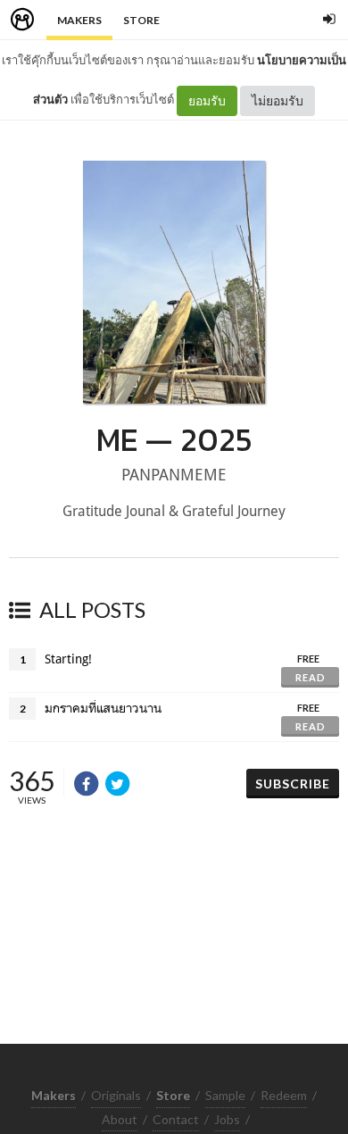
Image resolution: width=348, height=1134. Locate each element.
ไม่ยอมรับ (277, 100)
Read (310, 677)
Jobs (227, 1119)
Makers (79, 20)
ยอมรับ (207, 100)
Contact (176, 1119)
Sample (225, 1095)
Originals (116, 1095)
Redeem (284, 1095)
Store (141, 20)
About (119, 1119)
